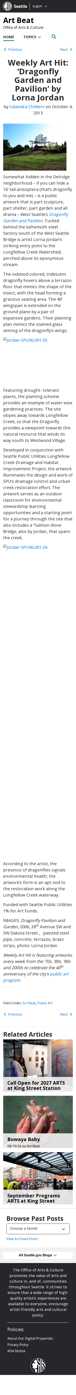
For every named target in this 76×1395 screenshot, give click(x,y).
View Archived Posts (22, 1238)
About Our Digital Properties (30, 1338)
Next (64, 49)
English (37, 6)
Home (8, 36)
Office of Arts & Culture (23, 27)
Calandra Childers (27, 106)
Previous (14, 49)
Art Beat (18, 20)
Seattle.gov (12, 2)
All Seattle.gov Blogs (36, 1255)
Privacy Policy (17, 1344)
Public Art (45, 1003)
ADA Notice (16, 1351)
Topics (30, 36)
